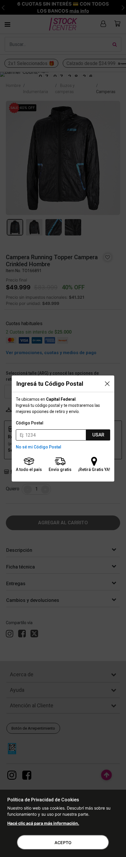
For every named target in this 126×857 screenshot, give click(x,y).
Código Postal (29, 423)
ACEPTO (63, 842)
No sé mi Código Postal (38, 447)
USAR (98, 435)
